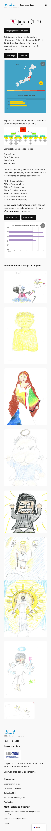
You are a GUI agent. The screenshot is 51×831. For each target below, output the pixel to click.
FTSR (11, 741)
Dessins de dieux (27, 5)
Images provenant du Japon (17, 31)
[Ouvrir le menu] (45, 5)
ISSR (6, 741)
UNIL (17, 741)
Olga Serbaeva (28, 772)
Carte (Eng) (10, 56)
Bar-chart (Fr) (28, 217)
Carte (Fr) (24, 56)
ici (13, 763)
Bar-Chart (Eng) (12, 217)
